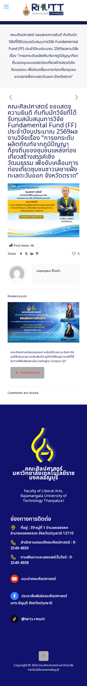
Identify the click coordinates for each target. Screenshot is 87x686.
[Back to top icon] (43, 656)
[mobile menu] (6, 7)
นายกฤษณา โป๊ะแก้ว (49, 271)
